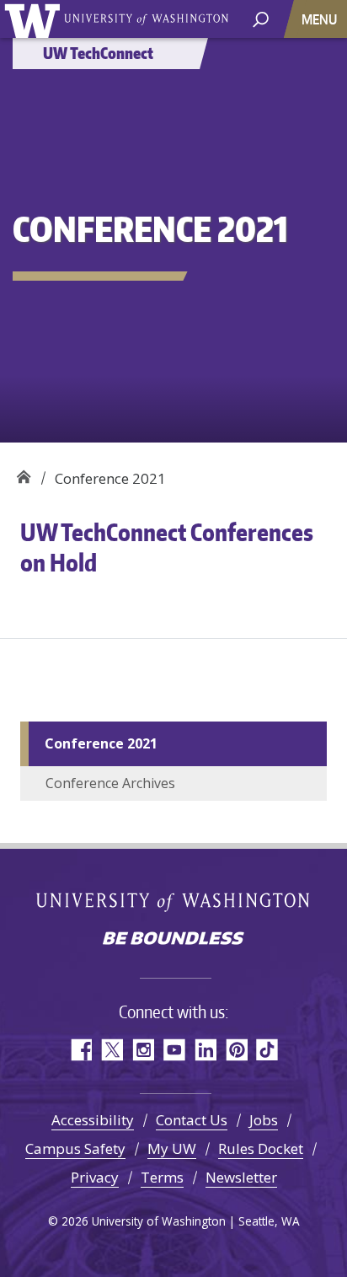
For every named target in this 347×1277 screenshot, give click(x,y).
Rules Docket (260, 1148)
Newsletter (241, 1177)
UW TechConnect (23, 472)
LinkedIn (205, 1049)
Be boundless (173, 940)
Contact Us (191, 1119)
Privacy (95, 1177)
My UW (171, 1148)
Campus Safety (75, 1148)
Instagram (142, 1049)
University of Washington (35, 19)
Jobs (263, 1119)
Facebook (80, 1049)
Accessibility (92, 1119)
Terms (162, 1177)
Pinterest (236, 1049)
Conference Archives (110, 783)
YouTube (174, 1049)
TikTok (267, 1049)
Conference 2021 (101, 743)
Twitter (111, 1049)
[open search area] (261, 18)
